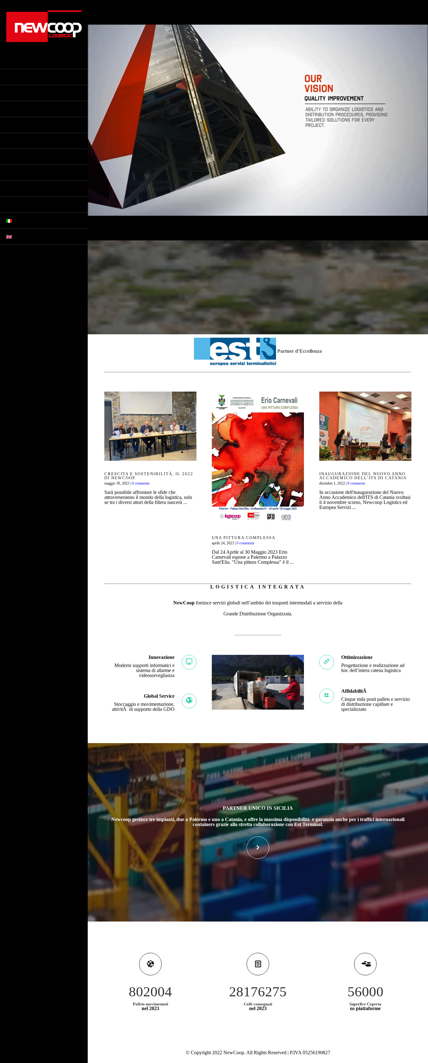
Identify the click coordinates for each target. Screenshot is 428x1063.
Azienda (16, 77)
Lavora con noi (25, 205)
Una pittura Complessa (243, 537)
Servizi (15, 125)
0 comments (141, 483)
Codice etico (22, 93)
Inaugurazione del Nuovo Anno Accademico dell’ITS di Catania (363, 475)
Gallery (16, 157)
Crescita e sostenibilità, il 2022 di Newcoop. (148, 475)
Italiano (24, 221)
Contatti (17, 189)
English (23, 237)
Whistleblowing (26, 109)
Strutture (19, 141)
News (12, 173)
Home (12, 61)
